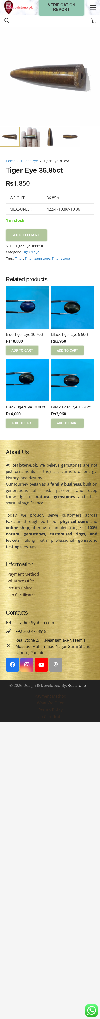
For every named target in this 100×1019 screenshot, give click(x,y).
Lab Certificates (22, 594)
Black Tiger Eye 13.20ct (70, 407)
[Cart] (94, 21)
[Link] (18, 7)
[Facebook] (12, 665)
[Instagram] (26, 665)
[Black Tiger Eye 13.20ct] (72, 380)
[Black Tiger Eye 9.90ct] (72, 307)
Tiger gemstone (37, 258)
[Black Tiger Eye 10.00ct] (27, 380)
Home (10, 160)
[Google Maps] (55, 665)
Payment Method (23, 574)
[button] (92, 34)
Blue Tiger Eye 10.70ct (24, 334)
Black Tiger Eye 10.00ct (25, 407)
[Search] (6, 21)
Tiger (19, 258)
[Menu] (93, 7)
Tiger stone (61, 258)
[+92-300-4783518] (11, 631)
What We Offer (21, 581)
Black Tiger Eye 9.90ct (69, 334)
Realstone (77, 685)
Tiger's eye (29, 160)
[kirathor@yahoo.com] (11, 622)
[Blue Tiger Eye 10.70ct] (27, 307)
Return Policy (20, 588)
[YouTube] (41, 665)
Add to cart (26, 235)
